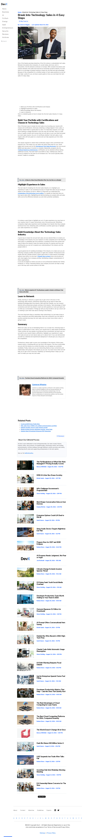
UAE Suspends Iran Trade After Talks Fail (50, 757)
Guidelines (40, 810)
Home (19, 12)
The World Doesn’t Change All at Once (51, 730)
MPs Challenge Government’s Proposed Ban (48, 489)
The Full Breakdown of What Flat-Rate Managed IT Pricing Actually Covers (51, 463)
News (4, 9)
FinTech (5, 18)
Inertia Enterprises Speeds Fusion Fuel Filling (51, 677)
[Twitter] (58, 810)
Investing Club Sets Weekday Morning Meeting (51, 771)
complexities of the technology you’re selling (31, 193)
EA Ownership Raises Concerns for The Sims (51, 784)
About (15, 810)
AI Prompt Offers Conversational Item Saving (51, 623)
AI (3, 15)
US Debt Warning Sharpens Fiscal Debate (49, 664)
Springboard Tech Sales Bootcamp (46, 146)
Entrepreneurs (6, 28)
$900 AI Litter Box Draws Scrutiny (49, 475)
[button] (42, 797)
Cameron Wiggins (39, 384)
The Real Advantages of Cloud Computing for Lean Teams (48, 704)
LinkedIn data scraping (43, 256)
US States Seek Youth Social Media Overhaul (50, 583)
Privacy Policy (51, 833)
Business (5, 12)
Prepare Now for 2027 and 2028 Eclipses (49, 543)
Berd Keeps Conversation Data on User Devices (51, 503)
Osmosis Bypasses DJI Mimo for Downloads (49, 610)
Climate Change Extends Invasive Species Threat (49, 570)
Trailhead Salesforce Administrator (28, 150)
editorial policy (29, 453)
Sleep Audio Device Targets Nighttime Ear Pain (51, 530)
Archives (5, 37)
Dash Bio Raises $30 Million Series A (50, 743)
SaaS (4, 25)
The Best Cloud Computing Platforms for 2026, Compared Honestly (51, 717)
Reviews (5, 34)
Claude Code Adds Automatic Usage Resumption (50, 650)
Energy (5, 21)
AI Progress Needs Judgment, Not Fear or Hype (51, 556)
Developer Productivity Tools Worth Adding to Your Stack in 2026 (50, 597)
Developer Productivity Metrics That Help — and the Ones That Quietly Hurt (51, 690)
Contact (22, 810)
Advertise (31, 810)
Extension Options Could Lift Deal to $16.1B (50, 516)
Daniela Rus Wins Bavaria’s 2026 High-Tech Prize (51, 637)
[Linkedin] (55, 810)
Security (5, 31)
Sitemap (42, 833)
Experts (49, 810)
